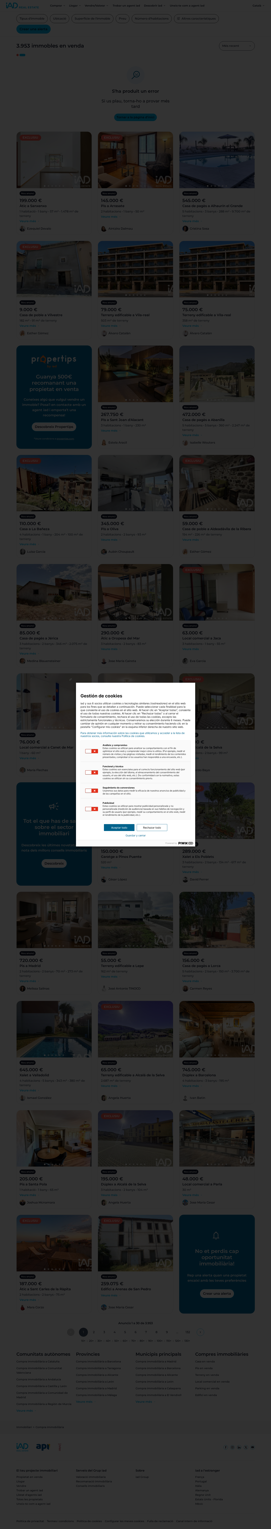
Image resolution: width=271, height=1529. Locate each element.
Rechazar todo (152, 827)
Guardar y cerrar (136, 835)
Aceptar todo (119, 827)
